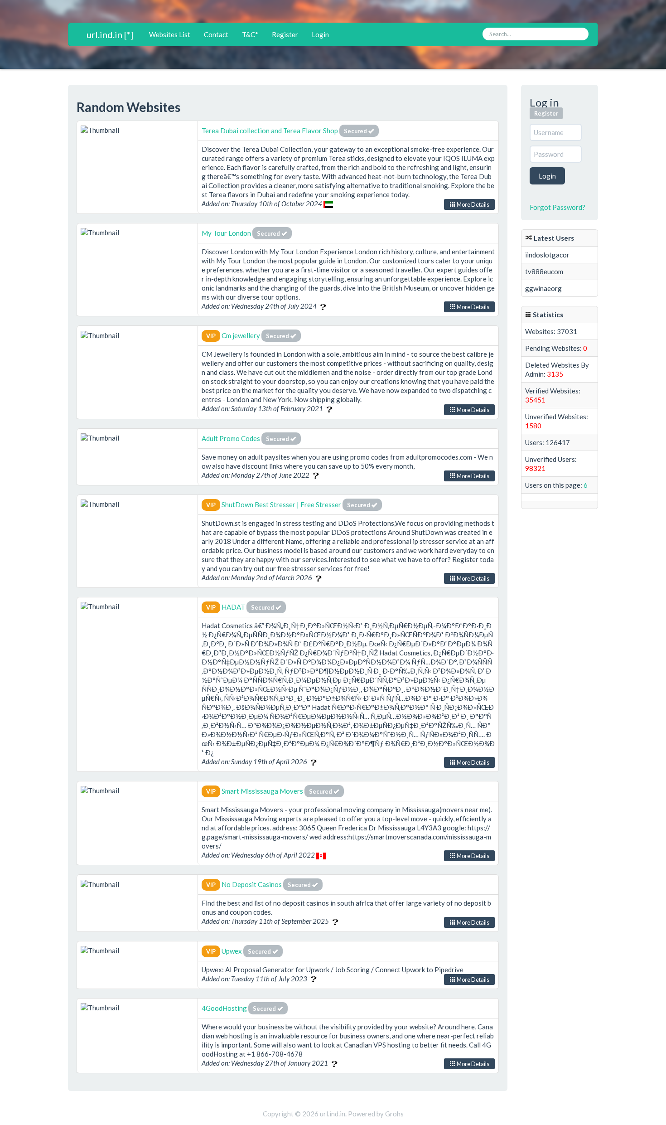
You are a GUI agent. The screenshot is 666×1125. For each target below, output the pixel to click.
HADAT (233, 607)
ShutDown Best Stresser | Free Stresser (281, 504)
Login (320, 34)
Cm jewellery (241, 335)
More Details (472, 204)
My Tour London (226, 233)
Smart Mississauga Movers (262, 791)
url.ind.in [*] (110, 34)
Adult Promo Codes (231, 438)
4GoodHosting (225, 1008)
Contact (216, 34)
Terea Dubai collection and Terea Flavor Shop (270, 130)
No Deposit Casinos (252, 884)
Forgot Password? (557, 207)
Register (285, 34)
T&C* (250, 34)
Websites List (169, 34)
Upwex (232, 951)
